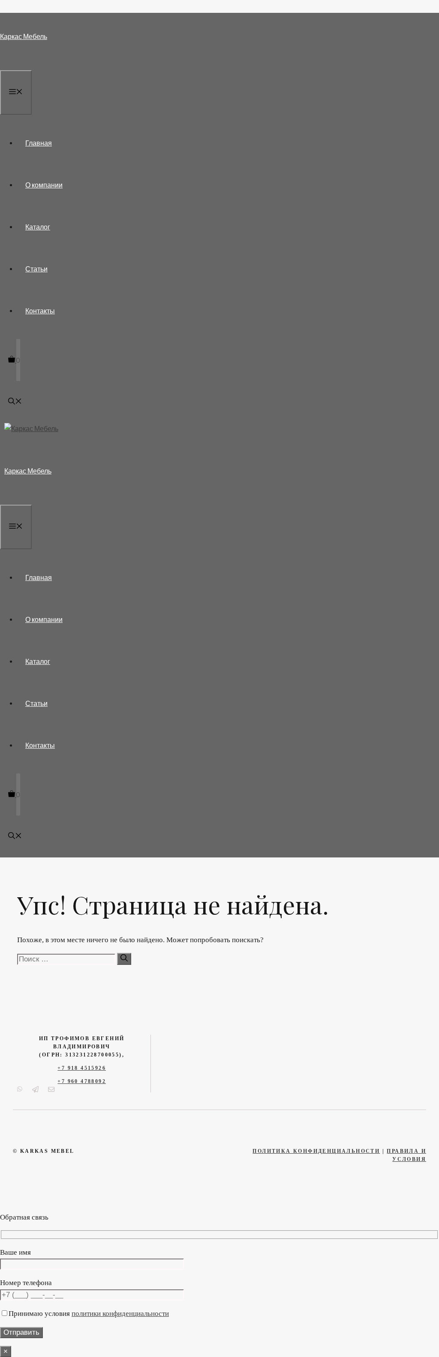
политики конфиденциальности (120, 1313)
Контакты (40, 311)
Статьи (36, 269)
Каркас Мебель (23, 36)
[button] (15, 402)
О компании (44, 185)
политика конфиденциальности (316, 1151)
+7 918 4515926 (81, 1068)
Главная (38, 143)
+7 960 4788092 (81, 1081)
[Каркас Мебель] (31, 428)
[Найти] (124, 959)
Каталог (37, 227)
